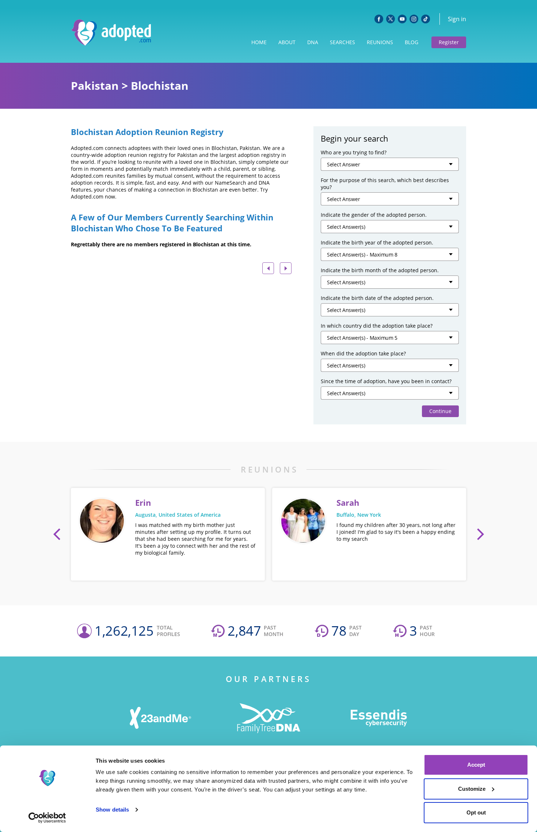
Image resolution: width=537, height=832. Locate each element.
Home (259, 42)
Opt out (476, 812)
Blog (411, 42)
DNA (312, 42)
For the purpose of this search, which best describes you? (385, 183)
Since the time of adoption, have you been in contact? (386, 381)
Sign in (457, 19)
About (287, 42)
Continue (440, 411)
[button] (57, 534)
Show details (112, 809)
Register (449, 42)
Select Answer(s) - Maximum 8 (362, 254)
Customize (471, 789)
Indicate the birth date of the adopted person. (377, 297)
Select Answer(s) (346, 226)
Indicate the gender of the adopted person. (374, 214)
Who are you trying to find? (353, 152)
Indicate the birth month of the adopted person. (380, 270)
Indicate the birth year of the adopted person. (377, 242)
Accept (476, 765)
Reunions (380, 42)
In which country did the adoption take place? (377, 325)
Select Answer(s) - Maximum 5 (362, 337)
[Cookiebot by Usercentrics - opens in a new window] (47, 817)
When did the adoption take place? (363, 353)
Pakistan (95, 85)
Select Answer (343, 164)
